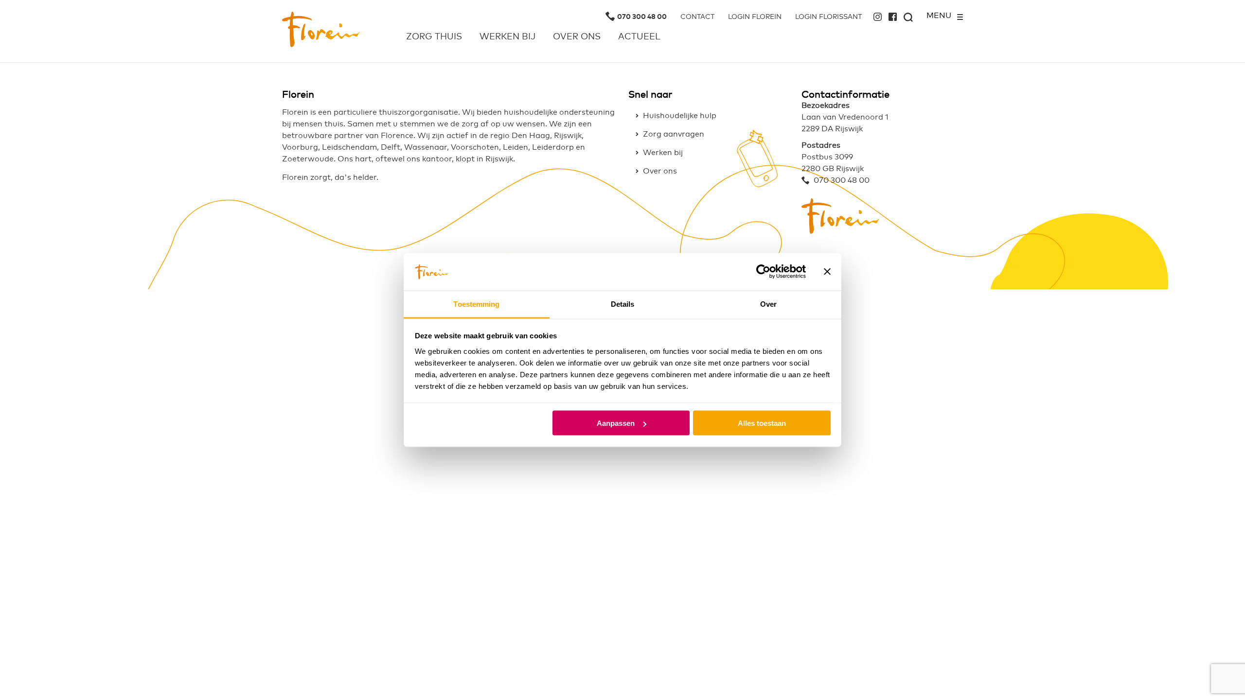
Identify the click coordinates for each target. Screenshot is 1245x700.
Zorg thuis (434, 37)
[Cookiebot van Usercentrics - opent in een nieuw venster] (763, 271)
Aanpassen (616, 423)
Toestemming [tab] (476, 303)
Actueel (639, 37)
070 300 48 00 (642, 17)
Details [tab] (623, 303)
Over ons (577, 37)
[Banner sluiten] (827, 271)
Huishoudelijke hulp (679, 116)
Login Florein (755, 17)
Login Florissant (828, 17)
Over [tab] (768, 303)
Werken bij (507, 37)
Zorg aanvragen (673, 134)
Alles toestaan (762, 423)
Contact (697, 17)
